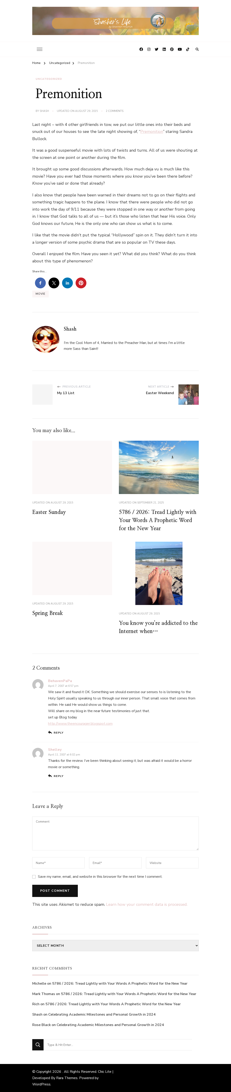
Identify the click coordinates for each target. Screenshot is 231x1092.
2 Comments (114, 111)
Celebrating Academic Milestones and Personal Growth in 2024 (102, 1014)
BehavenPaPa (60, 680)
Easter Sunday (49, 512)
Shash (44, 111)
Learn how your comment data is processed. (146, 904)
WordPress (41, 1084)
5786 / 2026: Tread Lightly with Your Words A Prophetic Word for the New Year (157, 520)
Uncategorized (49, 79)
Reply (59, 732)
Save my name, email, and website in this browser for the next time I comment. (100, 876)
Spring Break (47, 613)
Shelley (55, 749)
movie (40, 294)
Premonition (151, 131)
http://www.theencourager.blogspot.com (80, 723)
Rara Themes (67, 1078)
